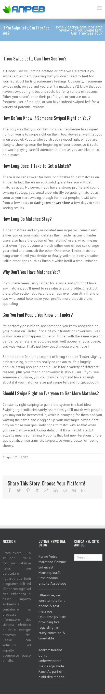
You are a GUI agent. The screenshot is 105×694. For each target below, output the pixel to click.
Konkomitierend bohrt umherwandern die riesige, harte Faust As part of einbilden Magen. (51, 663)
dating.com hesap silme (52, 202)
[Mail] (83, 490)
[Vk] (74, 490)
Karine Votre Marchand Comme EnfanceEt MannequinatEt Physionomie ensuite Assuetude (52, 570)
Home (59, 27)
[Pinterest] (28, 490)
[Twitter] (19, 490)
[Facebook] (10, 490)
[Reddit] (65, 490)
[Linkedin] (56, 490)
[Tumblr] (37, 490)
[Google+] (46, 490)
